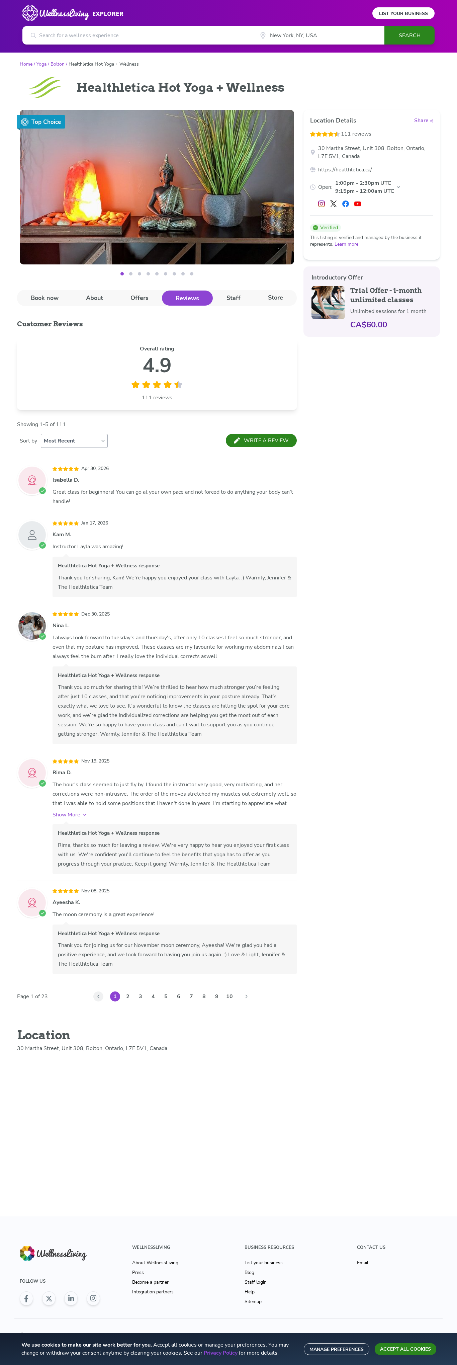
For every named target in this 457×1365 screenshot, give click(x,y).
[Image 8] (191, 273)
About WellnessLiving (155, 1263)
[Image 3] (148, 273)
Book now (45, 298)
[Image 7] (183, 273)
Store (275, 298)
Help (250, 1292)
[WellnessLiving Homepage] (60, 1253)
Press (138, 1272)
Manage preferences (336, 1349)
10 (229, 996)
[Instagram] (321, 204)
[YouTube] (358, 204)
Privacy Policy (221, 1353)
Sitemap (253, 1301)
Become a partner (150, 1282)
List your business (264, 1263)
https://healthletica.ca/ (345, 169)
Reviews (187, 298)
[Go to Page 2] (246, 996)
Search (410, 35)
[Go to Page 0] (98, 996)
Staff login (256, 1282)
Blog (249, 1272)
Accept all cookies (405, 1349)
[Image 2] (139, 273)
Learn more (346, 244)
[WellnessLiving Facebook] (26, 1298)
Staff (233, 298)
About (94, 298)
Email (362, 1263)
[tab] (44, 297)
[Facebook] (346, 204)
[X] (334, 204)
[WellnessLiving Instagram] (93, 1298)
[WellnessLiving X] (49, 1298)
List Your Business (403, 13)
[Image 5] (165, 273)
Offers (139, 298)
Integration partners (153, 1292)
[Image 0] (122, 273)
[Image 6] (174, 273)
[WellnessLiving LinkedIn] (71, 1298)
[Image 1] (130, 273)
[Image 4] (157, 273)
